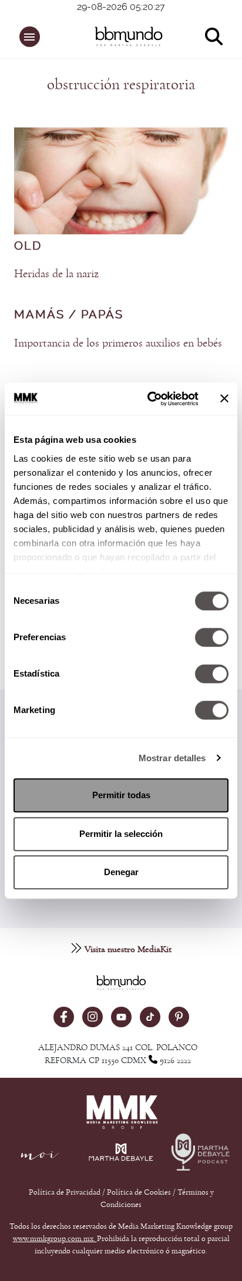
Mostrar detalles (172, 758)
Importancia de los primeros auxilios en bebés (118, 343)
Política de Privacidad (65, 1192)
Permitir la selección (121, 834)
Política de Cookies (139, 1192)
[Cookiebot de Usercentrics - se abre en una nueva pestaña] (150, 398)
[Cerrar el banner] (224, 399)
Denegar (121, 872)
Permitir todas (121, 795)
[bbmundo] (126, 36)
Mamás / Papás (68, 315)
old (28, 246)
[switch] (211, 637)
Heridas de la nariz (56, 274)
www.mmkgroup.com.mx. (55, 1239)
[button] (29, 36)
